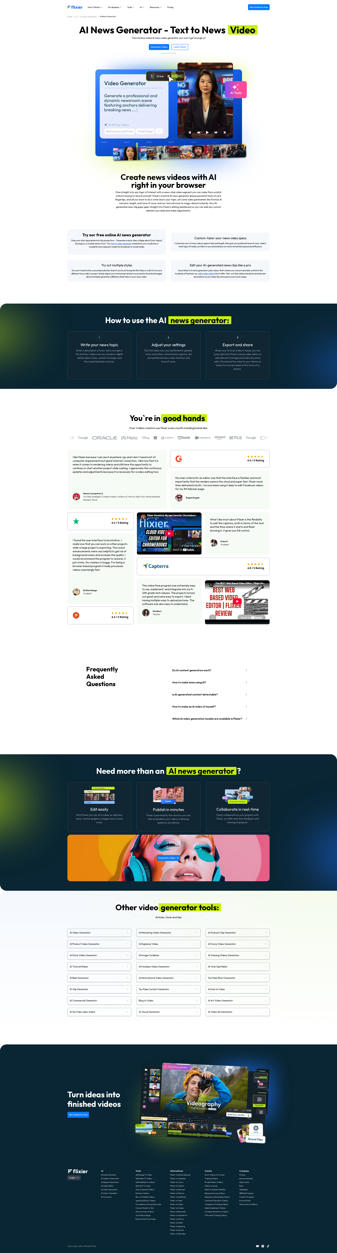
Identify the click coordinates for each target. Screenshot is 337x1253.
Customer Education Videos (216, 1200)
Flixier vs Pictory (177, 1219)
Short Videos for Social (214, 1175)
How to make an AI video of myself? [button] (194, 706)
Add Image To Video (144, 1175)
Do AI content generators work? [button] (191, 670)
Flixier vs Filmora (177, 1193)
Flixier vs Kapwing (177, 1226)
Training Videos (211, 1178)
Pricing (170, 7)
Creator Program (246, 1197)
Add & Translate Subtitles (215, 1189)
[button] (95, 7)
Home (69, 16)
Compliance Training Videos (216, 1204)
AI (76, 16)
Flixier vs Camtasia (178, 1178)
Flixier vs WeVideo (178, 1234)
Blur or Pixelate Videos (145, 1197)
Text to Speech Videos (145, 1189)
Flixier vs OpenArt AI (178, 1215)
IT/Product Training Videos (216, 1215)
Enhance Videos (142, 1193)
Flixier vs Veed (176, 1200)
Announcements (246, 1178)
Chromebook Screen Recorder (148, 1204)
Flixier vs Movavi (177, 1230)
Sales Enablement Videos (215, 1208)
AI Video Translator (109, 1193)
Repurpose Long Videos (215, 1193)
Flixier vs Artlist (176, 1223)
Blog (241, 1186)
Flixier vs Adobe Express (180, 1175)
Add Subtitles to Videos (145, 1182)
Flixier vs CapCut (177, 1186)
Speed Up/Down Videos (145, 1200)
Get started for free (259, 7)
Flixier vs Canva (176, 1182)
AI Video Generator (88, 16)
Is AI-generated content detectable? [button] (195, 694)
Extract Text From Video (146, 1219)
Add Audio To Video (144, 1178)
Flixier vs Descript (177, 1189)
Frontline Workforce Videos (216, 1211)
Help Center (244, 1182)
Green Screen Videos (145, 1211)
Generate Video (159, 46)
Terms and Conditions (248, 1204)
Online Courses (211, 1186)
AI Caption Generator (110, 1178)
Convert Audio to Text (145, 1208)
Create (208, 1171)
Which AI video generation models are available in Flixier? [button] (207, 718)
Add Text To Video (143, 1186)
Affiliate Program (246, 1193)
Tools (138, 1171)
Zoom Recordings (143, 1215)
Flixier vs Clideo (176, 1204)
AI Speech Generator (110, 1182)
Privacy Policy (245, 1200)
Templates (243, 1189)
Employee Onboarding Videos (217, 1197)
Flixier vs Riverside (177, 1211)
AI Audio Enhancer (108, 1175)
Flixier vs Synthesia (178, 1197)
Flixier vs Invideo (177, 1208)
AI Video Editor (107, 1186)
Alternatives (176, 1171)
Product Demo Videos (214, 1182)
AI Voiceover (106, 1197)
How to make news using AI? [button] (189, 682)
